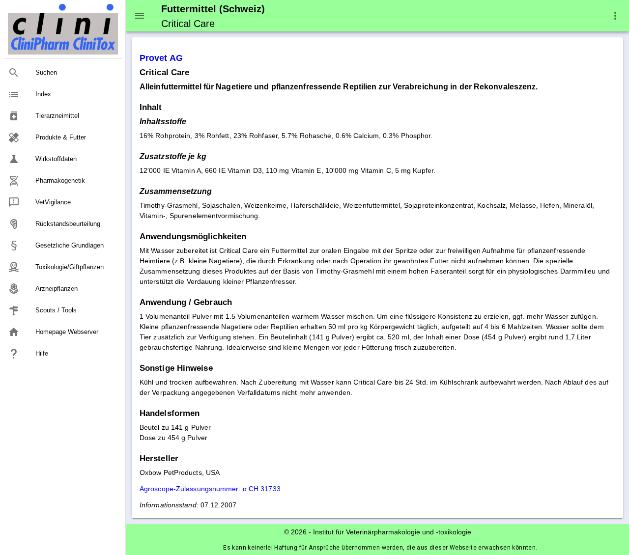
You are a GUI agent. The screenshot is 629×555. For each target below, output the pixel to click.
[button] (615, 16)
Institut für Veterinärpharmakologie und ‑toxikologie (392, 532)
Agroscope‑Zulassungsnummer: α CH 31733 (210, 489)
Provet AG (161, 58)
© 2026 (295, 532)
